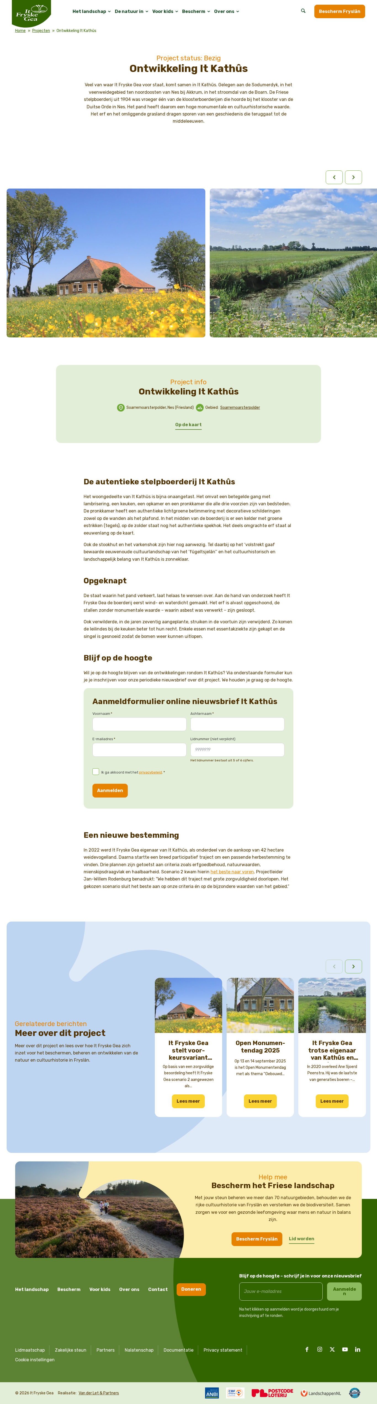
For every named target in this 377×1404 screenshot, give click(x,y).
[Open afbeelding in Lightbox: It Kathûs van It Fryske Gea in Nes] (198, 330)
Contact (158, 1289)
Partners (106, 1350)
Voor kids (99, 1289)
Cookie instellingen (35, 1359)
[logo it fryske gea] (31, 14)
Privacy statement (223, 1350)
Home (20, 30)
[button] (353, 966)
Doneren (191, 1289)
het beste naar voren (232, 871)
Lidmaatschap (30, 1350)
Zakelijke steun (70, 1350)
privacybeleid (150, 772)
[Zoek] (303, 11)
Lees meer (188, 1101)
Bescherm (69, 1289)
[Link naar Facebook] (307, 1349)
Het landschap (32, 1289)
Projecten (41, 30)
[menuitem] (89, 11)
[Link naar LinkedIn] (358, 1349)
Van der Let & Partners (99, 1393)
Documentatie (178, 1350)
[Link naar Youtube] (345, 1349)
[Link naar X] (332, 1349)
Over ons (129, 1289)
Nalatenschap (139, 1350)
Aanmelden (110, 790)
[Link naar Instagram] (319, 1349)
